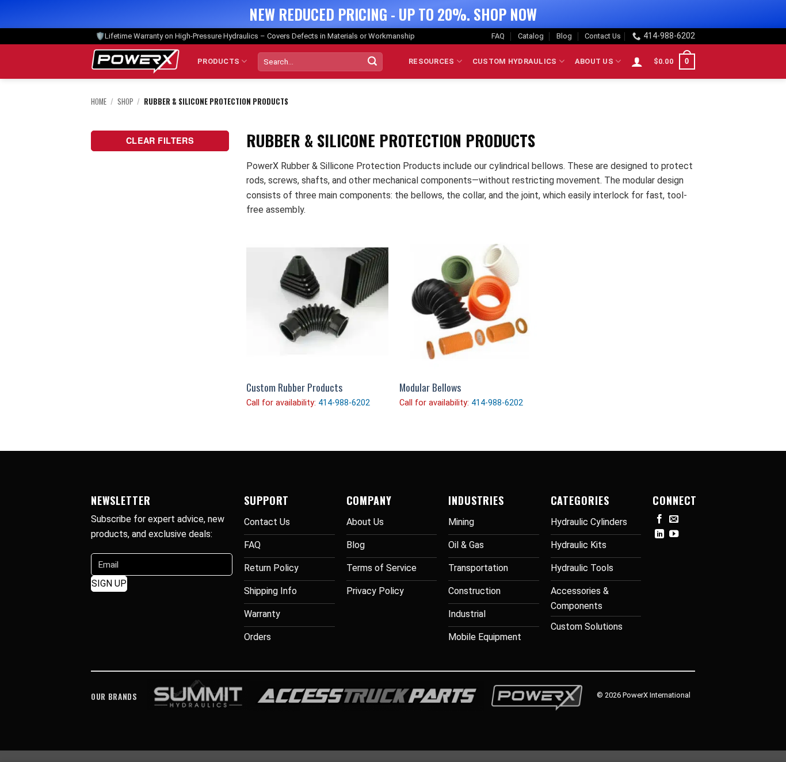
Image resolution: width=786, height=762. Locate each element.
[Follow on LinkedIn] (659, 534)
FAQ (498, 36)
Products (218, 61)
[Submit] (372, 61)
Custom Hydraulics (514, 61)
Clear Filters (160, 140)
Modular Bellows (430, 387)
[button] (637, 61)
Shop (125, 101)
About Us (594, 61)
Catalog (531, 36)
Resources (431, 61)
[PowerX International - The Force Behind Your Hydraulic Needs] (135, 61)
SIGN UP (109, 583)
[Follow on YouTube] (673, 534)
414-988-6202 (669, 36)
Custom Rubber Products (294, 387)
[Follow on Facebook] (659, 519)
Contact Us (603, 36)
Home (98, 101)
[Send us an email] (673, 519)
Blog (564, 36)
